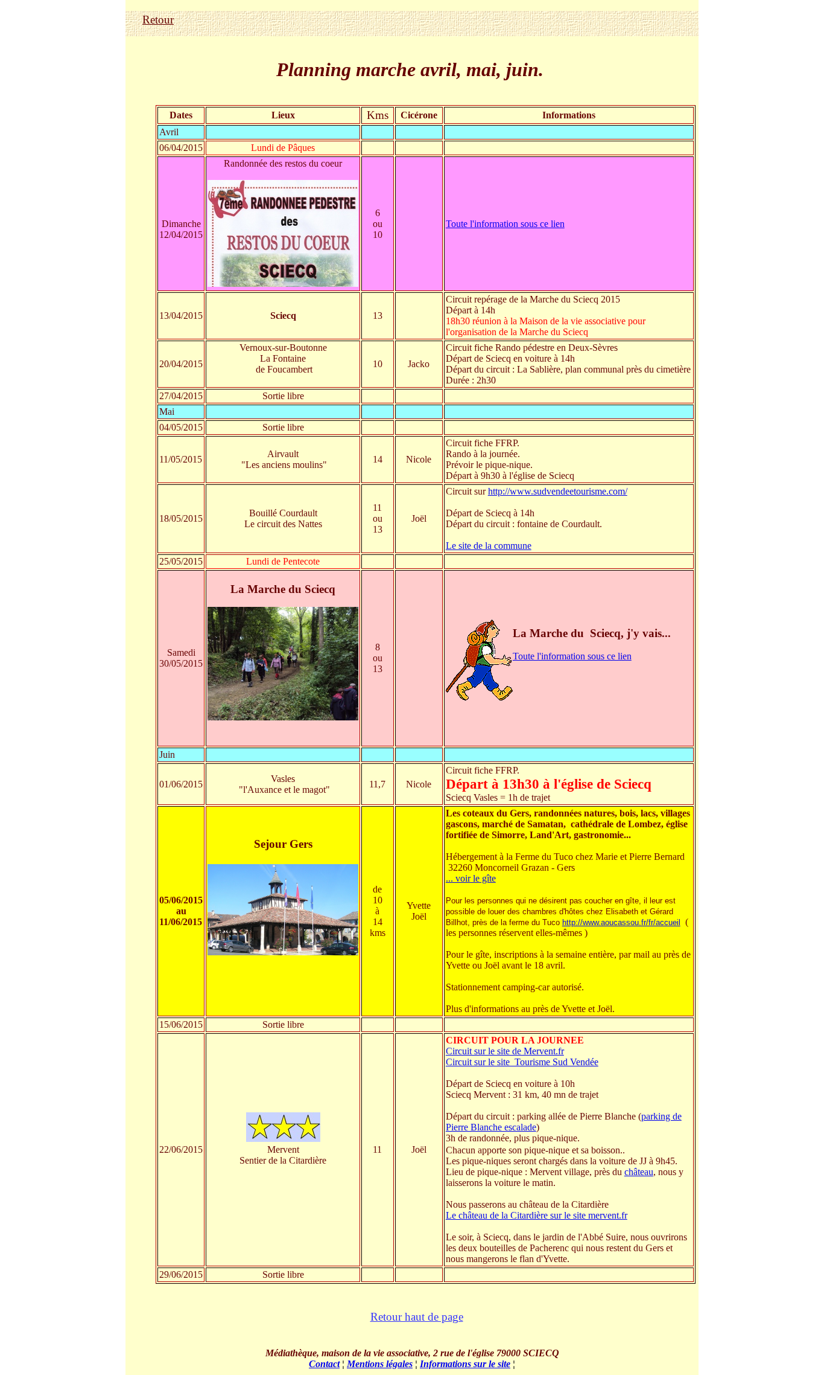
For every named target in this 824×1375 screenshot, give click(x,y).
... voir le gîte (471, 878)
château (638, 1172)
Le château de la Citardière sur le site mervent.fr (536, 1215)
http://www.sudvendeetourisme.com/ (557, 491)
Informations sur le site (465, 1364)
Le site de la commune (488, 545)
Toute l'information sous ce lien (505, 224)
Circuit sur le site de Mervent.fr (505, 1051)
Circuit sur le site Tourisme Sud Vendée (522, 1062)
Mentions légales (380, 1364)
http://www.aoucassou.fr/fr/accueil (621, 922)
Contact (324, 1364)
